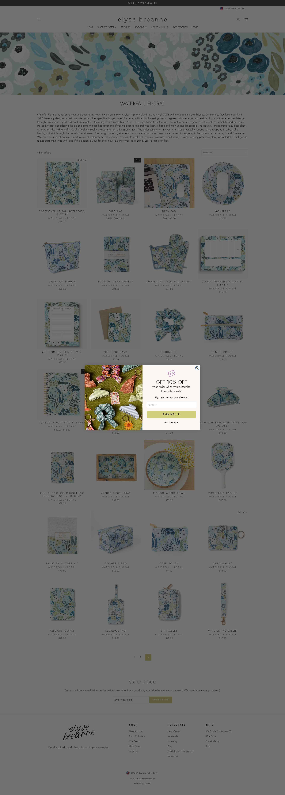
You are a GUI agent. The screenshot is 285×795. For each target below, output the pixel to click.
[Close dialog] (197, 368)
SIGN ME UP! (171, 414)
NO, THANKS (171, 423)
